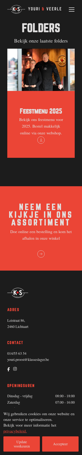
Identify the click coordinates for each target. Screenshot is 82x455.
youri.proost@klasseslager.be (28, 359)
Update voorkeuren (22, 443)
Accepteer (60, 443)
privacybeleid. (15, 431)
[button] (71, 9)
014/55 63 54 (16, 353)
